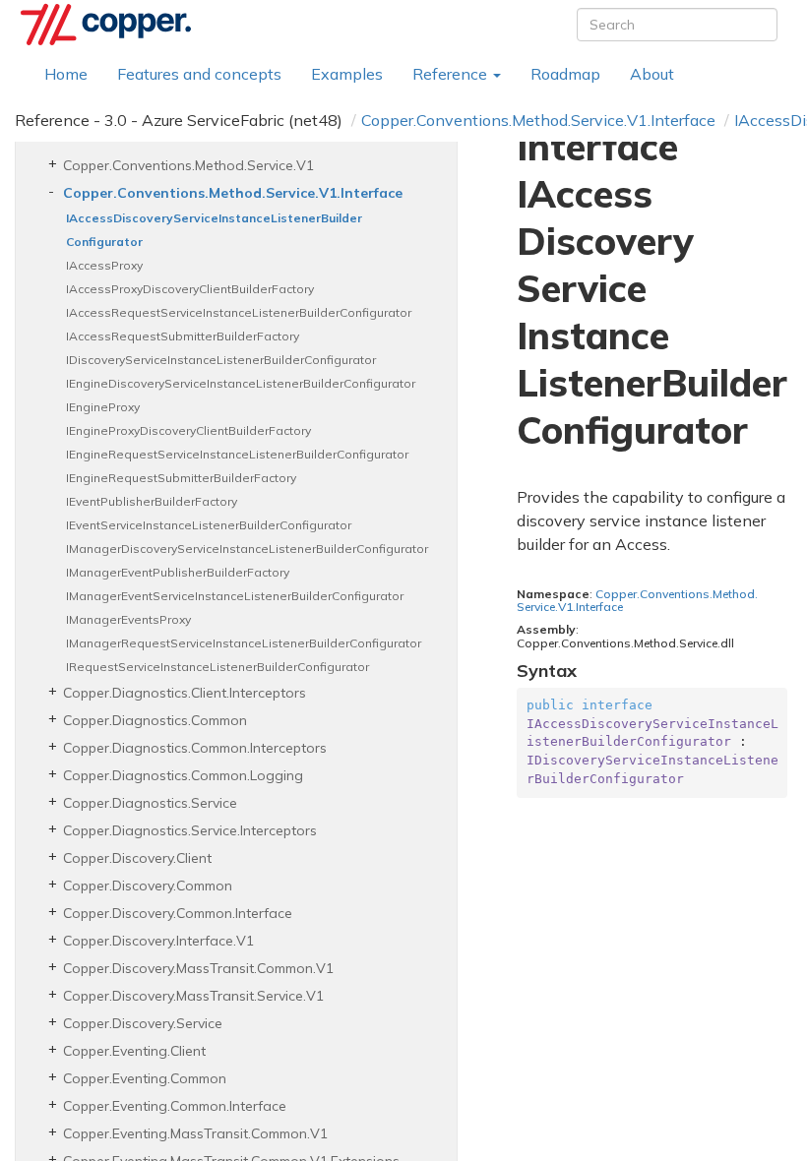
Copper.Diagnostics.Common (155, 720)
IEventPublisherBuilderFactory (151, 501)
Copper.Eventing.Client (134, 1051)
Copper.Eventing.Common (144, 1078)
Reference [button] (451, 74)
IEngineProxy (103, 406)
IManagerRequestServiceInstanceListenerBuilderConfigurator (243, 643)
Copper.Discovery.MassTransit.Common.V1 (198, 968)
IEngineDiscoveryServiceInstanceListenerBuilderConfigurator (240, 383)
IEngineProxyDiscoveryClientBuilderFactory (188, 430)
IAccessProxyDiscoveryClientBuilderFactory (190, 288)
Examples (347, 74)
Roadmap (565, 74)
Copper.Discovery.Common (147, 885)
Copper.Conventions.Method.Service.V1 (188, 165)
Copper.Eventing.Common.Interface (174, 1106)
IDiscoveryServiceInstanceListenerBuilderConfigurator (221, 359)
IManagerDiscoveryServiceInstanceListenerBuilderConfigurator (247, 548)
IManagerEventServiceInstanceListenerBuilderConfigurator (235, 595)
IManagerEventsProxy (128, 619)
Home (66, 74)
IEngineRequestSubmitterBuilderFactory (181, 477)
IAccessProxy (104, 265)
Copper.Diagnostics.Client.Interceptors (184, 693)
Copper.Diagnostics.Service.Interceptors (190, 830)
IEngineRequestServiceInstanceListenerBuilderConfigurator (237, 454)
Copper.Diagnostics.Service (150, 803)
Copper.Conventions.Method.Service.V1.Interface (538, 120)
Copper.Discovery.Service (142, 1023)
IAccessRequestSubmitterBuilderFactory (182, 336)
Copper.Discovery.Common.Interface (177, 913)
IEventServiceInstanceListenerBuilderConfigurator (208, 525)
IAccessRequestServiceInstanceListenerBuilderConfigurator (238, 312)
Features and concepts (199, 74)
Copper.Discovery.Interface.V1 (158, 940)
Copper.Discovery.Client (137, 858)
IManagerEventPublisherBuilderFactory (177, 572)
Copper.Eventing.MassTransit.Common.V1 (195, 1133)
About (652, 74)
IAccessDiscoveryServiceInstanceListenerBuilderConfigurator (214, 230)
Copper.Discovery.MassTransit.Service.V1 (193, 996)
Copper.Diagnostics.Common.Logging (183, 775)
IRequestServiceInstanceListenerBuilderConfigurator (217, 666)
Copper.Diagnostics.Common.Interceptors (195, 748)
